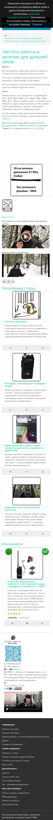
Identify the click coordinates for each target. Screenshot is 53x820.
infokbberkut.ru (14, 669)
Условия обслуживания (12, 744)
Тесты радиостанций (11, 780)
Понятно (37, 24)
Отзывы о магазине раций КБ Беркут (18, 756)
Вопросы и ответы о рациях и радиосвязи (23, 38)
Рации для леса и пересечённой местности (22, 508)
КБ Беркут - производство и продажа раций (25, 384)
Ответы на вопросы (10, 800)
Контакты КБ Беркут (11, 732)
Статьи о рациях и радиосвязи (15, 792)
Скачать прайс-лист (11, 776)
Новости (5, 772)
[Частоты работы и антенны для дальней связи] (26, 180)
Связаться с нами (10, 752)
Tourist (21, 125)
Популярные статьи (18, 288)
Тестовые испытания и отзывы (15, 760)
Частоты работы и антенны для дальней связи (25, 41)
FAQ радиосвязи (9, 796)
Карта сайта (7, 764)
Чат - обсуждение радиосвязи (15, 784)
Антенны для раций (15, 321)
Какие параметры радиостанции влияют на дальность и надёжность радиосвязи (24, 448)
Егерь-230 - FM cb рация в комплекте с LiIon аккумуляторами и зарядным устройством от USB (26, 584)
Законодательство (10, 804)
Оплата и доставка (10, 729)
